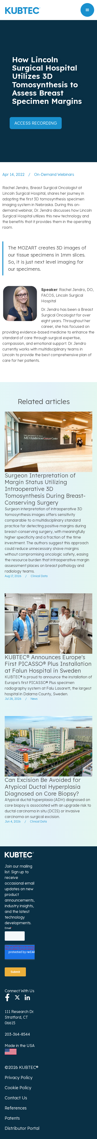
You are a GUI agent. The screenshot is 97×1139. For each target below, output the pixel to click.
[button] (87, 10)
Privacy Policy (18, 1077)
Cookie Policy (18, 1087)
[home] (21, 10)
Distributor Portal (22, 1128)
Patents (12, 1118)
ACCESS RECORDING (35, 123)
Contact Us (16, 1098)
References (16, 1108)
